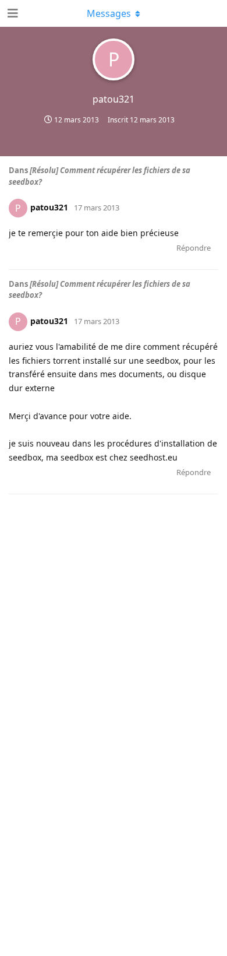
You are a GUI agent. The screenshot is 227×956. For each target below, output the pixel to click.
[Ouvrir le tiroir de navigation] (11, 13)
